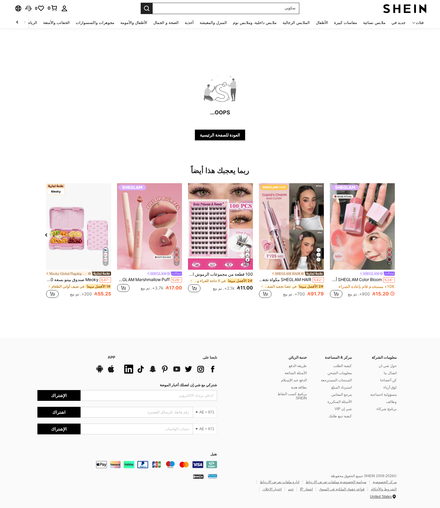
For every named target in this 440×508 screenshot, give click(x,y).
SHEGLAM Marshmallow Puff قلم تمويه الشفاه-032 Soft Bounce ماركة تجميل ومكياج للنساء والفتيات (149, 279)
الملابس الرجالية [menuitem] (296, 22)
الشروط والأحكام (384, 489)
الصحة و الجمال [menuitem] (166, 22)
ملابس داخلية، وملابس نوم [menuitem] (255, 22)
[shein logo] (405, 8)
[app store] (111, 372)
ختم (291, 489)
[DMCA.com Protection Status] (198, 476)
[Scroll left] (24, 22)
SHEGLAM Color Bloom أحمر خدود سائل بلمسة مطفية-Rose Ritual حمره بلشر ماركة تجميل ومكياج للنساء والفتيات (362, 279)
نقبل (213, 454)
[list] (169, 369)
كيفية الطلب (342, 366)
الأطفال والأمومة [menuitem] (133, 22)
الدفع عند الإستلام (294, 380)
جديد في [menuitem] (399, 22)
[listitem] (362, 241)
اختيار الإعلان (272, 489)
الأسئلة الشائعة (296, 373)
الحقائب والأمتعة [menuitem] (56, 22)
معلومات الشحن (339, 373)
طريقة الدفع (298, 366)
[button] (28, 8)
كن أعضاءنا (388, 380)
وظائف (391, 402)
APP (111, 358)
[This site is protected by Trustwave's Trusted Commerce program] (212, 476)
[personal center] (64, 8)
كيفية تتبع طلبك (340, 416)
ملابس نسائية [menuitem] (374, 22)
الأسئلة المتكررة (339, 402)
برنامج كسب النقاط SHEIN (292, 396)
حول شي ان (388, 366)
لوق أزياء (390, 387)
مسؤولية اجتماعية (383, 394)
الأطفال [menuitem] (322, 22)
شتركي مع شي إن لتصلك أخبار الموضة (188, 385)
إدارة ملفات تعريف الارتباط (279, 482)
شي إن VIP (343, 409)
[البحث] (147, 8)
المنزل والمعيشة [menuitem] (213, 22)
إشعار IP (306, 489)
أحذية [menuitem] (189, 22)
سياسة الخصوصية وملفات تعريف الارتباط (336, 482)
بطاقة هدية (299, 387)
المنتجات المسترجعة (336, 380)
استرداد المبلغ (341, 387)
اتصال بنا (390, 373)
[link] (53, 8)
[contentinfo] (127, 464)
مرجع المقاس (341, 394)
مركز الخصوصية (385, 482)
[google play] (99, 372)
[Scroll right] (17, 22)
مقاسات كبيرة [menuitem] (345, 22)
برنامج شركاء (387, 409)
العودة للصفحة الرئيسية (220, 135)
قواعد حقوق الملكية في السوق (342, 489)
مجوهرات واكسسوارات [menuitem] (95, 22)
